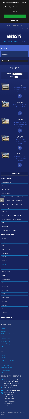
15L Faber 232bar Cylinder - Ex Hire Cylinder (20, 141)
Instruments (6, 279)
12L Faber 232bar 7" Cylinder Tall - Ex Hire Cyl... (19, 107)
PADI (2, 336)
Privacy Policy (5, 339)
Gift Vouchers (6, 189)
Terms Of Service (6, 341)
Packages (5, 286)
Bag (3, 242)
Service (4, 305)
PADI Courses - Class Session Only (12, 200)
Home (4, 61)
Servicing (5, 226)
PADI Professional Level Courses (11, 215)
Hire (3, 275)
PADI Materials (6, 211)
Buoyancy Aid (6, 249)
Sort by (9, 73)
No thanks (14, 20)
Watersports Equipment (9, 230)
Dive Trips (5, 185)
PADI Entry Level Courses (9, 208)
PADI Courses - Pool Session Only (12, 204)
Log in (9, 41)
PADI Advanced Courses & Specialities (13, 197)
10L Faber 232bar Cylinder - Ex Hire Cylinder (20, 90)
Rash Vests (5, 297)
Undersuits (5, 308)
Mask (3, 283)
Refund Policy (5, 344)
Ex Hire (4, 264)
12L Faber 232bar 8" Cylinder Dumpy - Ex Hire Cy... (20, 124)
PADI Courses (6, 290)
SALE (3, 223)
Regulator (5, 301)
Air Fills (4, 238)
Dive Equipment (7, 182)
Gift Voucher (6, 271)
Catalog (3, 331)
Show (12, 76)
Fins (3, 268)
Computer (5, 253)
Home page (6, 193)
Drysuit (4, 260)
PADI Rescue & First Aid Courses (11, 219)
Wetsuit (4, 312)
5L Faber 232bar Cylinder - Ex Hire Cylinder (20, 159)
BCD (3, 245)
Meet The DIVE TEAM (8, 333)
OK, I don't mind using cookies (15, 16)
